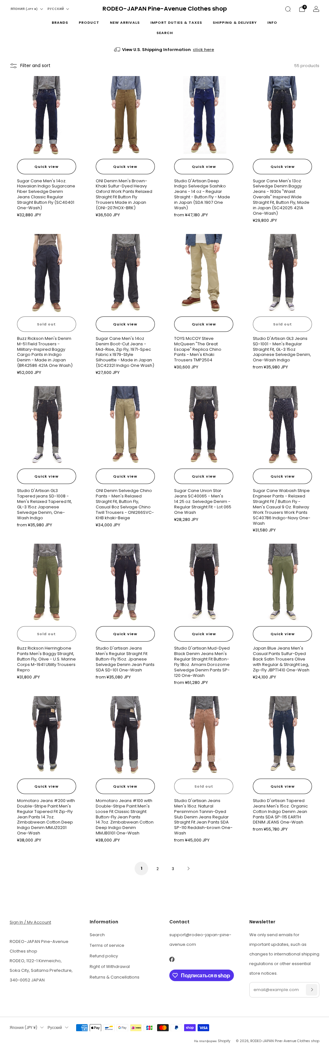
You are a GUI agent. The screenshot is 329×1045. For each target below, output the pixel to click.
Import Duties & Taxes (176, 22)
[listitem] (165, 49)
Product (89, 22)
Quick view (46, 166)
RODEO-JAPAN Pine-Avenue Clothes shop (164, 9)
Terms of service (107, 945)
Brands (60, 22)
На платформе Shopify (212, 1041)
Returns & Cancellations (114, 977)
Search (164, 32)
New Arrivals (125, 22)
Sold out (46, 324)
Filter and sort (35, 66)
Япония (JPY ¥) (24, 9)
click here (203, 50)
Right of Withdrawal (110, 966)
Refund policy (104, 956)
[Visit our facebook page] (171, 959)
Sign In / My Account (30, 922)
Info (272, 22)
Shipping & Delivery (235, 22)
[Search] (288, 9)
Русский (56, 9)
